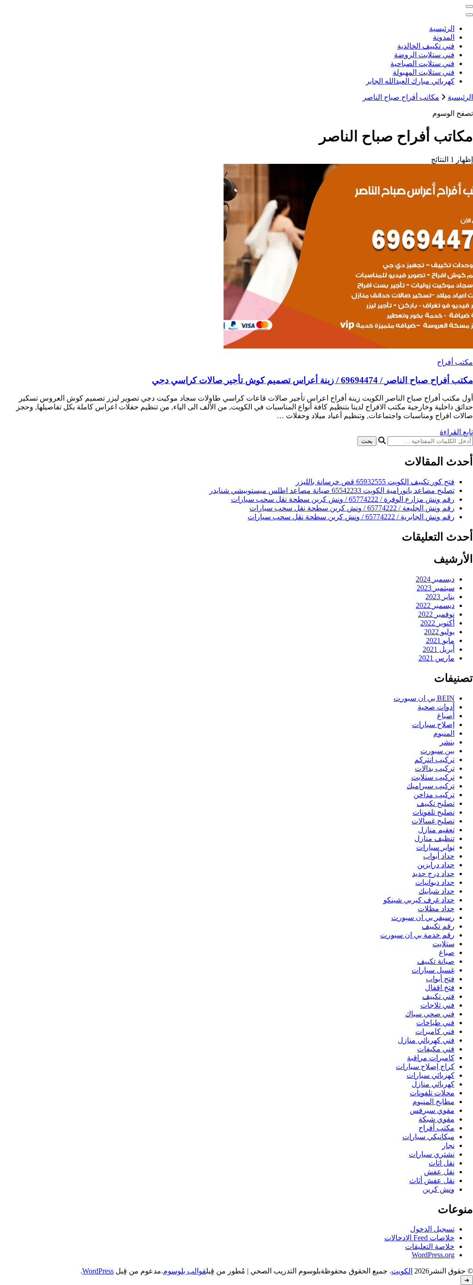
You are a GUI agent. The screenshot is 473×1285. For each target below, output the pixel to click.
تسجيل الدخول (432, 1229)
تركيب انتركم (434, 759)
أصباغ (446, 716)
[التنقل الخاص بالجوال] (469, 6)
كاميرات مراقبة (431, 1058)
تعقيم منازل (436, 830)
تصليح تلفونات (433, 812)
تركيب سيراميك (430, 786)
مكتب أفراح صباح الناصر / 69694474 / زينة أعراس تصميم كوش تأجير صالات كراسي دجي (312, 380)
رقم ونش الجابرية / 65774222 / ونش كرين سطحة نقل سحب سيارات (351, 517)
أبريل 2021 (439, 649)
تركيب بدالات (435, 768)
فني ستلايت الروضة (424, 55)
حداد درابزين (436, 865)
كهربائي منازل (433, 1084)
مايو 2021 (440, 640)
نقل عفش (439, 1172)
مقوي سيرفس (432, 1110)
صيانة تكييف (436, 961)
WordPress (98, 1271)
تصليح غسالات (433, 821)
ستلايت (443, 944)
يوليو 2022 (439, 632)
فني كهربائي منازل (426, 1040)
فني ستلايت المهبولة (424, 72)
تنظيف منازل (434, 838)
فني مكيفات (436, 1049)
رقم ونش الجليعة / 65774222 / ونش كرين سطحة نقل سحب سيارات (352, 508)
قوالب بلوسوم (184, 1271)
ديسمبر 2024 (435, 579)
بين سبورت (437, 751)
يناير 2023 (440, 596)
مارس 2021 (436, 658)
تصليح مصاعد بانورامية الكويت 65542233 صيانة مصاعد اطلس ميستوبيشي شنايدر (332, 490)
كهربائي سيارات (430, 1075)
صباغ (447, 952)
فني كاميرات (435, 1031)
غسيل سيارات (433, 970)
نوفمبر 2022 (436, 614)
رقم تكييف (438, 926)
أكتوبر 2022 (437, 623)
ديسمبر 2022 (435, 605)
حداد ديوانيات (435, 882)
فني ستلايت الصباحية (422, 63)
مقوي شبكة (436, 1119)
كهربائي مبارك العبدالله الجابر (410, 81)
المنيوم (444, 733)
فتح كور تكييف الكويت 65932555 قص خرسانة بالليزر (375, 482)
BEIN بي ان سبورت (424, 698)
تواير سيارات (435, 847)
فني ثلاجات (437, 1005)
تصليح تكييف (436, 803)
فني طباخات (435, 1023)
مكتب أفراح (455, 362)
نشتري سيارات (432, 1154)
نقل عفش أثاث (432, 1180)
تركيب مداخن (434, 795)
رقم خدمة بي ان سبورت (417, 935)
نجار (448, 1145)
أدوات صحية (436, 707)
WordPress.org (433, 1255)
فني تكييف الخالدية (426, 46)
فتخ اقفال (440, 987)
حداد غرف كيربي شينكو (419, 900)
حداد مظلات (436, 909)
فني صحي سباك (430, 1014)
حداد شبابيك (436, 891)
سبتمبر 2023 (436, 588)
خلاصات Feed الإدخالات (419, 1238)
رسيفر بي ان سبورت (423, 917)
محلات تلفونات (432, 1093)
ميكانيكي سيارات (428, 1137)
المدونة (444, 37)
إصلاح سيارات (433, 724)
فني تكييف (438, 996)
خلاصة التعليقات (430, 1246)
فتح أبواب (440, 979)
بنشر (447, 742)
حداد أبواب (439, 856)
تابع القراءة (456, 432)
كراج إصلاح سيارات (425, 1066)
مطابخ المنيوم (433, 1101)
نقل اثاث (442, 1163)
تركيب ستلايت (433, 777)
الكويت (401, 1271)
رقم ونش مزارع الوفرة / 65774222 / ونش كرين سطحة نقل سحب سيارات (343, 499)
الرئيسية (442, 28)
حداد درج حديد (433, 873)
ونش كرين (439, 1189)
